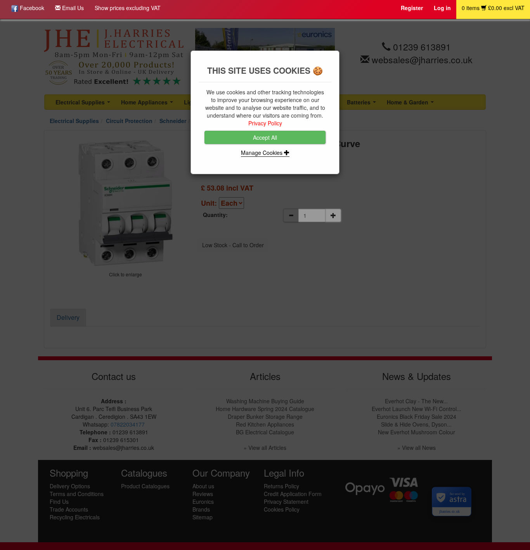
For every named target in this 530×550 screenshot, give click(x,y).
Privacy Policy (265, 123)
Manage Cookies (262, 152)
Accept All (265, 137)
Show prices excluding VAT (128, 8)
